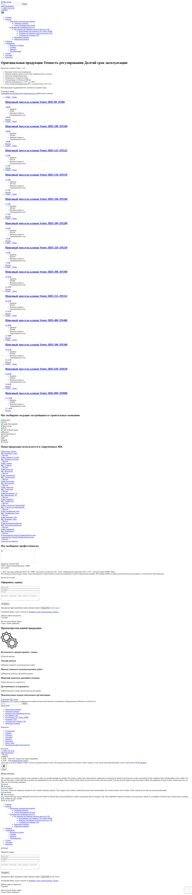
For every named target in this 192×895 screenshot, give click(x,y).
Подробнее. (142, 763)
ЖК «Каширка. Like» (9, 519)
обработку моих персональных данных (44, 612)
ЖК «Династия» (7, 489)
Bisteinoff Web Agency (20, 761)
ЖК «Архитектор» (8, 477)
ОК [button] (136, 763)
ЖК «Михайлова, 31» (9, 495)
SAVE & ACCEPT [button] (8, 801)
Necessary (7, 786)
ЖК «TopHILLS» (7, 501)
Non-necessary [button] (6, 792)
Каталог (10, 93)
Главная (4, 93)
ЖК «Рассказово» (7, 483)
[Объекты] (8, 451)
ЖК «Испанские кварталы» (11, 525)
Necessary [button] (4, 784)
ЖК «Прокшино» (7, 531)
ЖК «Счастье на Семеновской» (13, 507)
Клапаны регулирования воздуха (25, 93)
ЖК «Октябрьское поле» (10, 513)
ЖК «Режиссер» (7, 471)
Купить (8, 119)
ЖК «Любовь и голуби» (10, 459)
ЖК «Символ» (6, 465)
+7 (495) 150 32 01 (8, 8)
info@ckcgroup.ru (7, 6)
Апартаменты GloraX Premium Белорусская (17, 537)
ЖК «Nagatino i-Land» (9, 453)
